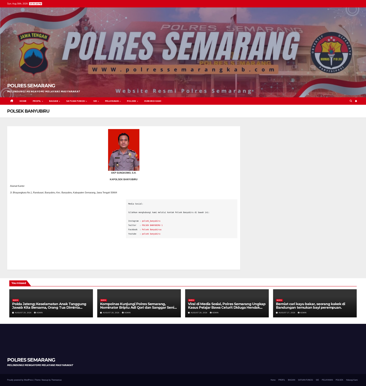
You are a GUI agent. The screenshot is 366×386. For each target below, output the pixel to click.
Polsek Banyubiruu (151, 229)
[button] (351, 101)
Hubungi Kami (152, 101)
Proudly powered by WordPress (20, 380)
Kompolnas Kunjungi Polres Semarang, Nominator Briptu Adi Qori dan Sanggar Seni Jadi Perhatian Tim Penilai (137, 307)
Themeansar (56, 380)
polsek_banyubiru (151, 221)
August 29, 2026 (23, 313)
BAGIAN (54, 101)
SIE (95, 101)
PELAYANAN (112, 101)
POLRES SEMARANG (31, 86)
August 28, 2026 (111, 313)
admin (39, 313)
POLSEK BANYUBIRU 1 (152, 225)
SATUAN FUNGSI (76, 101)
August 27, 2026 (287, 313)
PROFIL (37, 101)
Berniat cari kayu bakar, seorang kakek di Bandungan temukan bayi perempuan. (310, 306)
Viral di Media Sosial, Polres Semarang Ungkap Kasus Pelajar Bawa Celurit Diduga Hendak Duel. (226, 307)
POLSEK (132, 101)
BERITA (15, 300)
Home (23, 101)
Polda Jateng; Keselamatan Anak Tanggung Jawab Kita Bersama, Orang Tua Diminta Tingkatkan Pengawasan (49, 307)
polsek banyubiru (151, 234)
